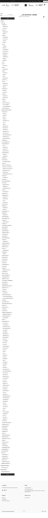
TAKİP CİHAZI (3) (5, 259)
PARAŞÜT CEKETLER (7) (6, 461)
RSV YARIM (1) (5, 355)
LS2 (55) (3, 44)
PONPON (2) (5, 154)
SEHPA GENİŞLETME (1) (6, 218)
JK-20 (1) (4, 415)
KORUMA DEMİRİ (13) (5, 264)
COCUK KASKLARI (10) (5, 108)
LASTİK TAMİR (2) (5, 429)
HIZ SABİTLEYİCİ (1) (5, 307)
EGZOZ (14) (4, 163)
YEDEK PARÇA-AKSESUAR (16, 5)
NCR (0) (4, 360)
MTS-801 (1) (5, 344)
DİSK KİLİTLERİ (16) (6, 184)
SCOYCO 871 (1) (5, 387)
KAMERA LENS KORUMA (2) (7, 314)
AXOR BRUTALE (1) (6, 335)
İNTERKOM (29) (4, 140)
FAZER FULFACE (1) (6, 376)
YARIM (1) (4, 33)
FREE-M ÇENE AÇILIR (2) (7, 328)
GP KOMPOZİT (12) (6, 120)
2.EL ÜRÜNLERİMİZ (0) (5, 449)
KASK (13, 5)
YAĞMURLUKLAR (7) (5, 458)
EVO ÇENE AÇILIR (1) (6, 346)
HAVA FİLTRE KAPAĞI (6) (6, 275)
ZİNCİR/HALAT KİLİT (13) (7, 188)
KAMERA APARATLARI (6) (6, 447)
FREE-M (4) (4, 30)
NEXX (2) (3, 67)
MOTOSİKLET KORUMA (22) (6, 294)
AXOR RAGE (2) (5, 413)
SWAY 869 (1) (5, 367)
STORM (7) (4, 46)
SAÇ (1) (4, 145)
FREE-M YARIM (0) (6, 390)
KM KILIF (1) (5, 289)
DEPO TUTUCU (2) (5, 273)
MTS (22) (3, 81)
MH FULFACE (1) (5, 374)
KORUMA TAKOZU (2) (5, 424)
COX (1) (4, 353)
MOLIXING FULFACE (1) (6, 326)
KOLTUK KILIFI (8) (5, 204)
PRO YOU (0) (5, 28)
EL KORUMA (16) (4, 193)
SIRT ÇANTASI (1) (6, 133)
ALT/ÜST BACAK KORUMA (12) (7, 296)
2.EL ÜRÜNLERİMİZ (31, 5)
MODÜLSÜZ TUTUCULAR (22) (7, 168)
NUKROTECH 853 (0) (6, 385)
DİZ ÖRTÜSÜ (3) (4, 310)
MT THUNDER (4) (5, 378)
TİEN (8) (4, 124)
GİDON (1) (3, 433)
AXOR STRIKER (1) (6, 337)
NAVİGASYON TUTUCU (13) (6, 438)
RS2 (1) (4, 410)
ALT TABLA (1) (4, 266)
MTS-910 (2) (5, 342)
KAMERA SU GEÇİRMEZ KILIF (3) (7, 312)
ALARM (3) (4, 440)
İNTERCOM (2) (4, 291)
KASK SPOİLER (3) (5, 227)
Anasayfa (3, 5)
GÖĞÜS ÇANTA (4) (6, 136)
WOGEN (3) (5, 115)
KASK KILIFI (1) (5, 149)
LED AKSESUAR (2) (6, 250)
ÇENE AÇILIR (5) (5, 97)
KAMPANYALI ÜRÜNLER (41, 5)
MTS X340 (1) (5, 417)
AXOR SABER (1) (5, 401)
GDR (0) (4, 351)
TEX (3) (4, 122)
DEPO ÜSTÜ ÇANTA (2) (6, 138)
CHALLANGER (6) (5, 49)
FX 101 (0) (4, 392)
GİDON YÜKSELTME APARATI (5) (7, 303)
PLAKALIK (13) (4, 223)
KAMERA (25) (4, 268)
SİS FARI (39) (4, 239)
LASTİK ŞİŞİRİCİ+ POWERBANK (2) (7, 280)
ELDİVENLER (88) (5, 456)
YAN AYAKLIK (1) (5, 207)
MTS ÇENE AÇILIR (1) (6, 369)
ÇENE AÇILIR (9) (5, 26)
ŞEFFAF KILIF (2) (5, 172)
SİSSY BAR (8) (4, 179)
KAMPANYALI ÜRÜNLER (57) (6, 463)
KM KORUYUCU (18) (5, 287)
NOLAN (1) (4, 99)
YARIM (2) (4, 58)
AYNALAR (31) (4, 220)
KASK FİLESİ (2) (5, 147)
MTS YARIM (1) (5, 362)
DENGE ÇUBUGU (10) (5, 211)
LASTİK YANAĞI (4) (5, 445)
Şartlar (45, 511)
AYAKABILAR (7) (4, 252)
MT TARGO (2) (5, 323)
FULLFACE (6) (5, 72)
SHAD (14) (4, 113)
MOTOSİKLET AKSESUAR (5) (6, 422)
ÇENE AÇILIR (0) (5, 69)
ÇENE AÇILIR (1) (5, 83)
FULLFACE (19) (5, 85)
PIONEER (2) (5, 60)
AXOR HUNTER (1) (6, 399)
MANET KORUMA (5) (5, 255)
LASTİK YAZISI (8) (5, 234)
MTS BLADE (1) (5, 358)
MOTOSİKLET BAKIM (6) (6, 161)
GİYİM (37, 5)
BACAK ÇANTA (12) (6, 131)
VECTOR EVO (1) (5, 51)
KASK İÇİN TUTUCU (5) (6, 170)
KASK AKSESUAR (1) (5, 195)
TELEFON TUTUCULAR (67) (6, 165)
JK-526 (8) (4, 42)
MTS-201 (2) (5, 339)
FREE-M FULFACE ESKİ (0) (7, 371)
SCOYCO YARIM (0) (6, 104)
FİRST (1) (4, 117)
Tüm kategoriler (8, 5)
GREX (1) (4, 101)
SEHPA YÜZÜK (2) (5, 257)
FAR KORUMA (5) (5, 271)
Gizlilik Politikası (4, 499)
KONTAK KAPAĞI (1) (5, 426)
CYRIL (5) (3, 76)
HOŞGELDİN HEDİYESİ (5, 471)
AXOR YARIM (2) (5, 37)
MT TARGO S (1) (5, 406)
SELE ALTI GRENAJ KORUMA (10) (8, 298)
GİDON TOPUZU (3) (5, 442)
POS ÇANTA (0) (5, 177)
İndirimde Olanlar (5, 467)
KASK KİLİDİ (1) (5, 186)
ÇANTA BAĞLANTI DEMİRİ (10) (7, 225)
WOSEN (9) (4, 90)
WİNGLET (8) (4, 305)
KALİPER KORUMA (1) (5, 216)
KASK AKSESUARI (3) (5, 152)
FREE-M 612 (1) (5, 394)
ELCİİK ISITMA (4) (5, 191)
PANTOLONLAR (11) (5, 454)
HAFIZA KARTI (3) (5, 282)
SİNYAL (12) (4, 248)
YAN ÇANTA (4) (5, 129)
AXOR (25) (3, 35)
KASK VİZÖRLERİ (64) (5, 321)
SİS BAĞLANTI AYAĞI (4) (6, 243)
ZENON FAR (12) (5, 241)
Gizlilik (43, 511)
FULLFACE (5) (5, 65)
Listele (7, 18)
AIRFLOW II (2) (5, 383)
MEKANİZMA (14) (5, 431)
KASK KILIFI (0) (5, 156)
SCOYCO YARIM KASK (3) (7, 106)
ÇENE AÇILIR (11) (5, 53)
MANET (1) (4, 319)
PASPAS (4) (4, 209)
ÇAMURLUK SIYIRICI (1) (6, 232)
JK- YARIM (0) (5, 330)
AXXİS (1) (4, 408)
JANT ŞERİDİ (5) (4, 236)
